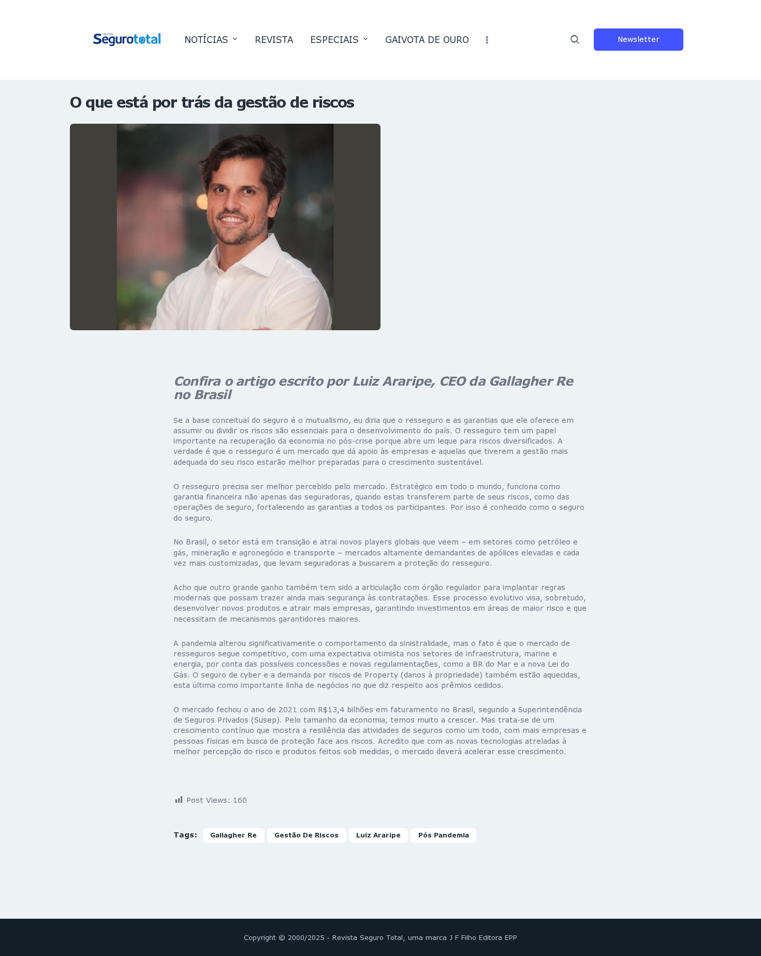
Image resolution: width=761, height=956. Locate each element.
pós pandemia (443, 835)
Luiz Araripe (378, 835)
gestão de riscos (306, 835)
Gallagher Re (233, 835)
